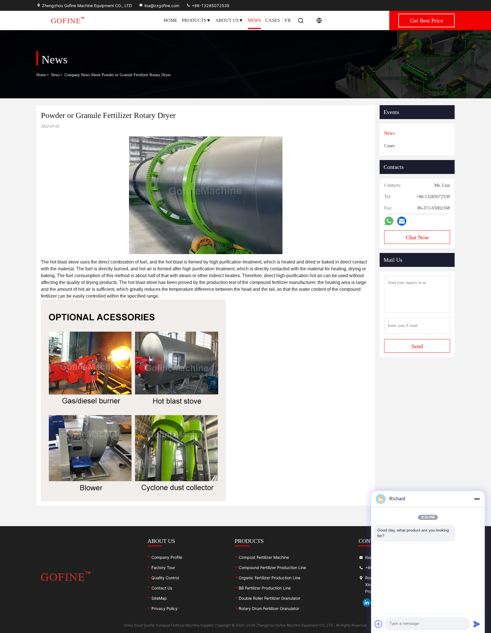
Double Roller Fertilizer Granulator (269, 598)
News (254, 20)
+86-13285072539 (210, 5)
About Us (227, 20)
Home (170, 20)
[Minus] (476, 498)
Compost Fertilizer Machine (264, 557)
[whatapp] (389, 221)
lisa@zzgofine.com (161, 5)
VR (287, 20)
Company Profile (166, 557)
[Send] (476, 624)
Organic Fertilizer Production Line (269, 577)
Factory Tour (163, 567)
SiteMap (159, 598)
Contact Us (161, 588)
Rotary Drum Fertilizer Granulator (269, 608)
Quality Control (165, 577)
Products (194, 20)
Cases (272, 20)
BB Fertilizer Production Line (265, 588)
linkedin (367, 602)
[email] (401, 221)
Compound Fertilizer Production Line (272, 567)
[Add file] (378, 624)
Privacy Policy (164, 608)
